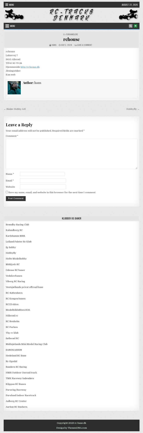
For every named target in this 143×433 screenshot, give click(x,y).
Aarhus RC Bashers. (17, 407)
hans (54, 44)
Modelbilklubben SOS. (18, 310)
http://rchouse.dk (30, 67)
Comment (12, 136)
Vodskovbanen (14, 276)
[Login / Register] (135, 26)
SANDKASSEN (14, 350)
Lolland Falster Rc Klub (19, 241)
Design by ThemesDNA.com (71, 428)
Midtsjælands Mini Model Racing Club (27, 344)
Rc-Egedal (11, 361)
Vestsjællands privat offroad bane (24, 287)
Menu (11, 4)
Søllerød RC (12, 338)
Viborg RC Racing (15, 281)
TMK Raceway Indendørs (20, 378)
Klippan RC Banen (16, 384)
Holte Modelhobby (16, 258)
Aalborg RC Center (16, 401)
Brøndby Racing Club (17, 224)
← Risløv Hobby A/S (15, 109)
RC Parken (12, 327)
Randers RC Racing (16, 367)
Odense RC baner (15, 270)
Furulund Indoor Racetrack (21, 395)
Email (10, 180)
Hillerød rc (12, 315)
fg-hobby (11, 247)
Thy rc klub (12, 333)
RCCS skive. (12, 304)
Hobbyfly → (133, 109)
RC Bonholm (12, 321)
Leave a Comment (84, 44)
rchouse (71, 39)
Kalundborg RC (14, 230)
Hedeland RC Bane (16, 355)
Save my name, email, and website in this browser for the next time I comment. (52, 192)
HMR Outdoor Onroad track (21, 372)
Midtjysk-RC (13, 264)
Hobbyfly (11, 253)
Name (10, 174)
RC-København (14, 293)
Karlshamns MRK (15, 236)
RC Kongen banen (15, 298)
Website (10, 187)
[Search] (131, 26)
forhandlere (72, 34)
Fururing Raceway (16, 390)
